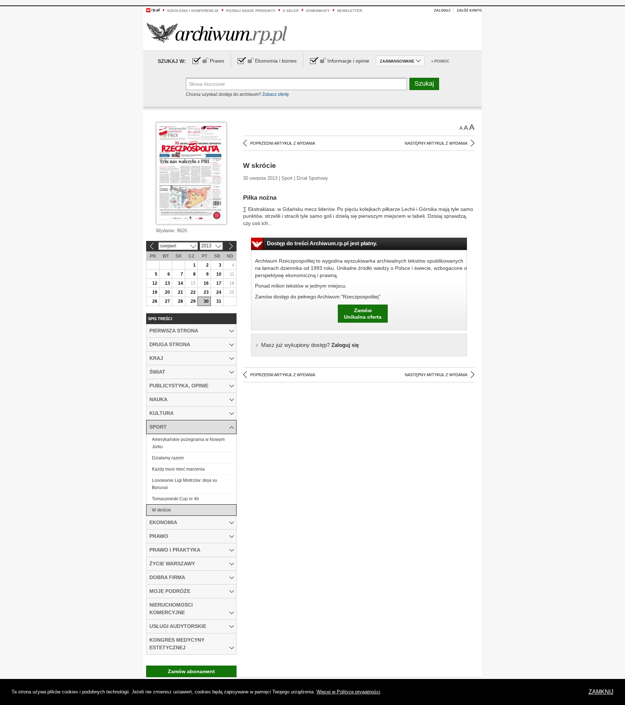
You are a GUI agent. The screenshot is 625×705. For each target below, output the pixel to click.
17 (218, 283)
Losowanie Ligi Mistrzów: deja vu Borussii (184, 484)
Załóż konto (469, 10)
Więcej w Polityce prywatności (348, 692)
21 (180, 292)
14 (180, 283)
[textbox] (296, 84)
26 (154, 301)
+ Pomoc (440, 61)
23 (206, 292)
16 (206, 283)
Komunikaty (318, 11)
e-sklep (291, 11)
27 (167, 301)
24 (218, 292)
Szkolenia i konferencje (193, 11)
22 (193, 292)
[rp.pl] (153, 10)
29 (193, 301)
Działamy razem (168, 457)
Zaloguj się (310, 345)
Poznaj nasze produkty (251, 11)
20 (167, 292)
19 (154, 292)
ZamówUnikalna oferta (363, 313)
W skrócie (161, 510)
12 (154, 283)
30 (206, 301)
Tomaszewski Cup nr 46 (175, 498)
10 (218, 274)
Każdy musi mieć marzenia (178, 469)
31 (218, 301)
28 (180, 301)
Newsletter (349, 11)
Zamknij (600, 692)
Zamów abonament (191, 671)
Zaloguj (442, 10)
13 (167, 283)
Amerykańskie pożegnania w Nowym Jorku (188, 443)
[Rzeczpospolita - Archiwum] (217, 33)
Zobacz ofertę (275, 94)
